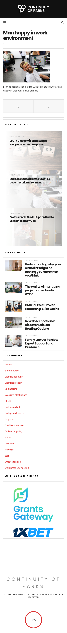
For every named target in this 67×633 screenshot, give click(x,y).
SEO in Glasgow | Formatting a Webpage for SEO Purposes (28, 142)
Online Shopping (13, 431)
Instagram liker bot (15, 413)
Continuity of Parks (34, 583)
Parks (8, 437)
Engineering (11, 388)
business (9, 364)
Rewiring (9, 449)
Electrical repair (13, 382)
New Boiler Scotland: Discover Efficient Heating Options (40, 324)
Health (8, 400)
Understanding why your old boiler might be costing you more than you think (43, 269)
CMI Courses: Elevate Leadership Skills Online (42, 307)
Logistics (9, 419)
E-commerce (12, 370)
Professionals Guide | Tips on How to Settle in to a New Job (32, 219)
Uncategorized (17, 137)
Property (9, 443)
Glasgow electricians (16, 394)
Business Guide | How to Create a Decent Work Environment (30, 181)
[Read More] (11, 149)
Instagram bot (12, 406)
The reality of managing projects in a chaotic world (42, 290)
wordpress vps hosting (17, 467)
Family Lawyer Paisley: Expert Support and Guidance (41, 343)
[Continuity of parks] (33, 9)
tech (7, 455)
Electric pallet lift (14, 376)
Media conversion (14, 425)
